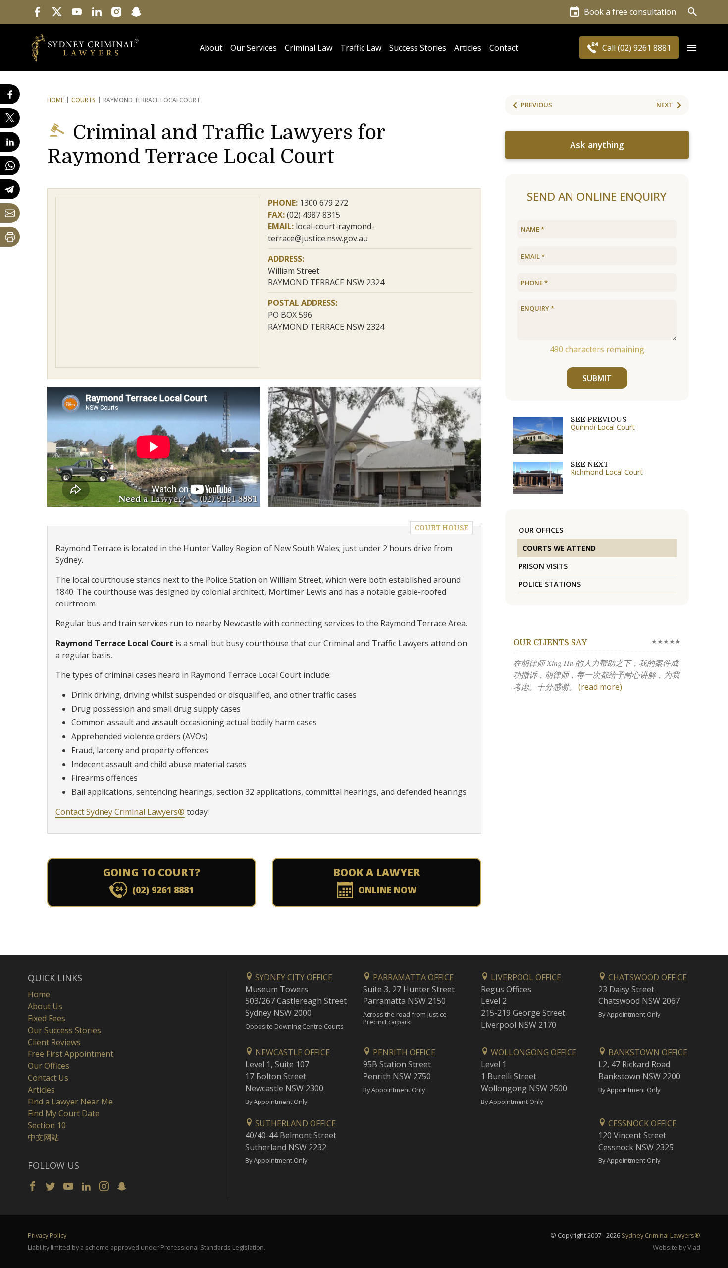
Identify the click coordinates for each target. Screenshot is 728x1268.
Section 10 (47, 1125)
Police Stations (550, 584)
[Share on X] (10, 118)
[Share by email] (10, 213)
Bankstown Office (646, 1052)
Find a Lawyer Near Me (70, 1101)
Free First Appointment (70, 1053)
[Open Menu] (692, 47)
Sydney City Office (292, 977)
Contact (503, 47)
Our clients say (550, 642)
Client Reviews (54, 1042)
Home (55, 100)
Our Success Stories (64, 1030)
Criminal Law (308, 47)
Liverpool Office (525, 977)
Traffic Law (360, 47)
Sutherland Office (294, 1123)
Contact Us (48, 1077)
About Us (45, 1006)
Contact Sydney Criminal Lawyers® (120, 811)
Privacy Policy (47, 1235)
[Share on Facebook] (10, 94)
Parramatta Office (412, 977)
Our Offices (541, 530)
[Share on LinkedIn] (10, 142)
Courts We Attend (559, 547)
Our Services (253, 47)
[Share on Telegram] (10, 189)
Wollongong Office (532, 1052)
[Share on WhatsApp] (10, 165)
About (211, 47)
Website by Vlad (676, 1247)
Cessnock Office (641, 1123)
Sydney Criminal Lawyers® (661, 1235)
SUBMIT (597, 378)
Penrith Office (403, 1052)
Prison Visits (543, 566)
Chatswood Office (646, 977)
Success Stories (417, 47)
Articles (467, 47)
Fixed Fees (46, 1018)
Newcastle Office (291, 1052)
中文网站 (43, 1137)
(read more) (600, 686)
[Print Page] (10, 237)
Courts (83, 100)
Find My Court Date (64, 1113)
